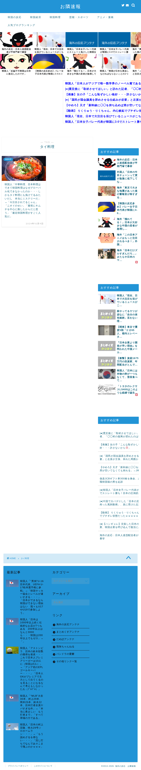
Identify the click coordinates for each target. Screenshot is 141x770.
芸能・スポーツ (79, 17)
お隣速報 (70, 6)
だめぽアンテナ (65, 639)
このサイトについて (43, 766)
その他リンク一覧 (66, 661)
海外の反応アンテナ (68, 624)
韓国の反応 (14, 17)
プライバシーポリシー (18, 766)
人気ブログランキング (21, 25)
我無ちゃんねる (65, 646)
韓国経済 (35, 17)
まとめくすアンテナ (68, 632)
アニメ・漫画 (105, 17)
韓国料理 (55, 17)
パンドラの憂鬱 (65, 654)
